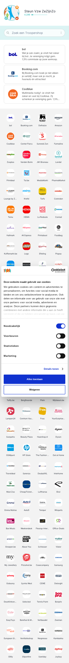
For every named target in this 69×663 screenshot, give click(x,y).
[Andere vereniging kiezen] (6, 18)
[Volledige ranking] (17, 7)
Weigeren (34, 389)
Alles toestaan (35, 379)
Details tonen (51, 368)
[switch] (60, 336)
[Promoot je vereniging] (17, 18)
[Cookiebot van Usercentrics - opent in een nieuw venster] (51, 271)
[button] (34, 54)
